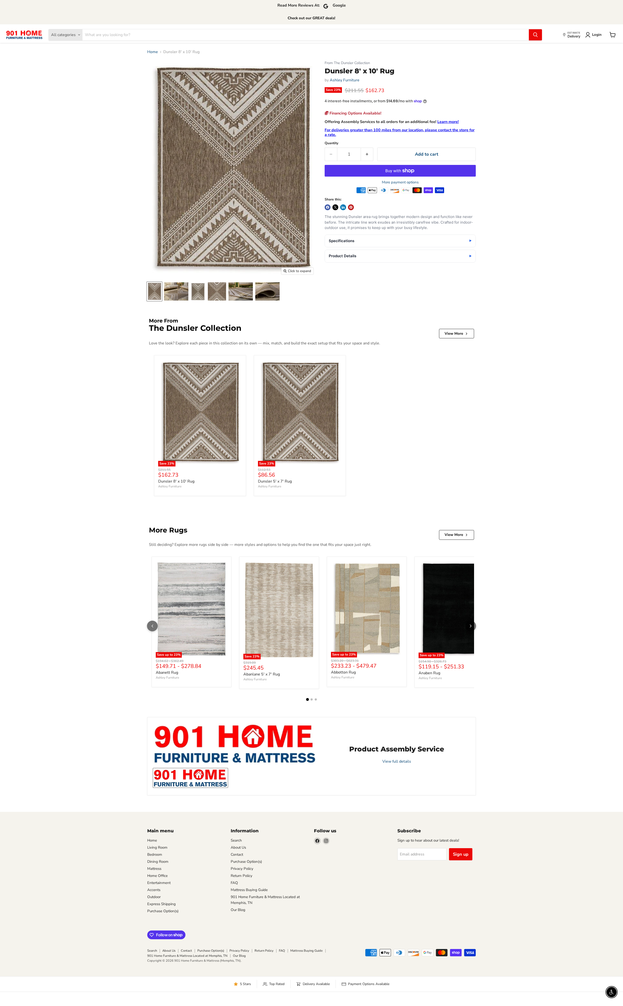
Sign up (460, 854)
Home (152, 52)
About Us (238, 847)
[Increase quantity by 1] (367, 154)
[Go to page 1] (307, 699)
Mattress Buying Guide (249, 889)
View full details (396, 761)
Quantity (331, 143)
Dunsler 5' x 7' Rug (275, 481)
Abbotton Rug (343, 672)
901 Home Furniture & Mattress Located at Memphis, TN (187, 956)
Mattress (154, 868)
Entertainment (159, 882)
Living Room (157, 847)
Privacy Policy (242, 868)
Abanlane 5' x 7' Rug (261, 674)
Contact (237, 854)
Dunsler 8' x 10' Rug (176, 481)
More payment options (400, 182)
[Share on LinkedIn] (343, 207)
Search (236, 840)
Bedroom (154, 854)
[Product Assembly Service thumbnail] (190, 778)
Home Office (157, 875)
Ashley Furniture (344, 80)
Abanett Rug (167, 672)
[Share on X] (335, 207)
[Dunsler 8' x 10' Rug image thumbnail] (154, 291)
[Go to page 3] (316, 699)
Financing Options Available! (355, 113)
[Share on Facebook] (327, 207)
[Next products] (470, 626)
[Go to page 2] (312, 699)
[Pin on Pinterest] (351, 207)
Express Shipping (161, 904)
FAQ (234, 882)
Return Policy (241, 875)
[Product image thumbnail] (176, 291)
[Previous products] (152, 626)
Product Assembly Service (396, 749)
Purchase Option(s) (163, 911)
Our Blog (238, 909)
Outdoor (154, 896)
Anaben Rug (429, 673)
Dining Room (157, 861)
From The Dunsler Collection (347, 63)
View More (454, 333)
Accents (153, 889)
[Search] (535, 34)
